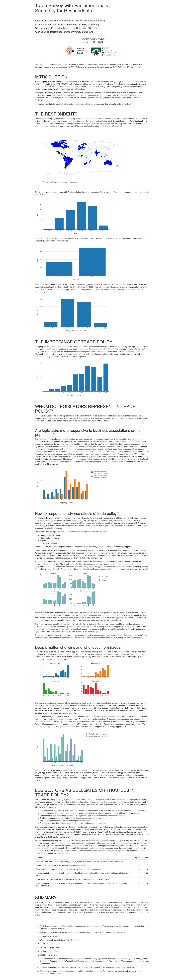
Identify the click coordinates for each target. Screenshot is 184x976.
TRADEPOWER (88, 38)
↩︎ (64, 928)
